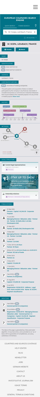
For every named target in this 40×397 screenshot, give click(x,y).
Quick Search (10, 26)
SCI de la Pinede (22, 250)
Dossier (9, 49)
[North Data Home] (13, 7)
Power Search (24, 26)
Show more (16, 96)
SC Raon (19, 245)
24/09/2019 (33, 250)
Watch (22, 49)
